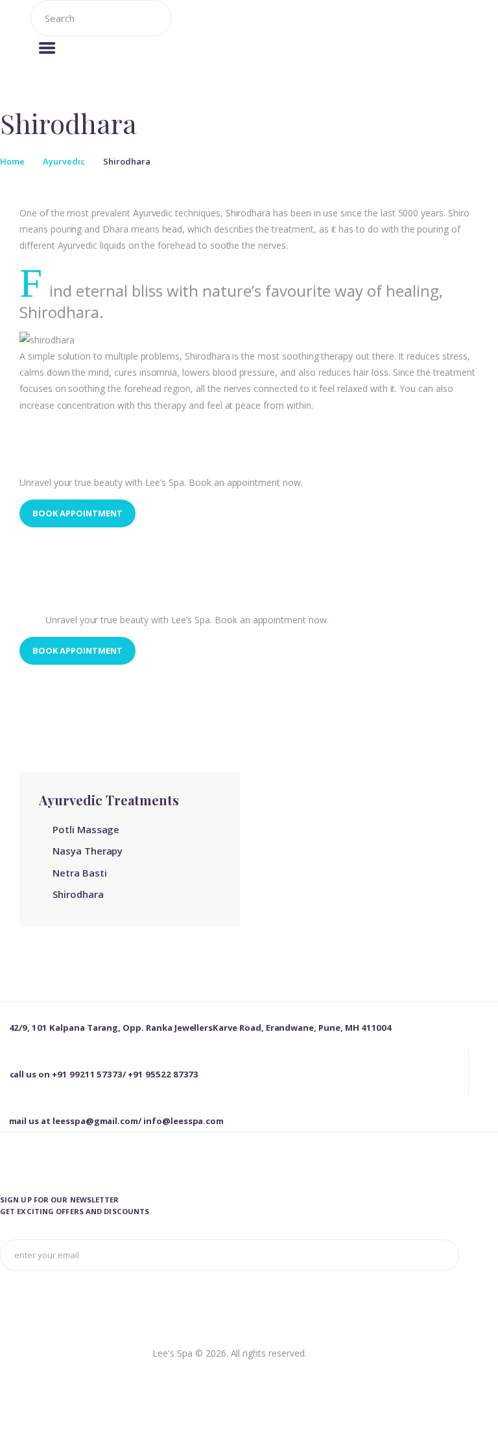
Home (12, 161)
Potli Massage (86, 829)
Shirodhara (78, 894)
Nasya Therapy (88, 850)
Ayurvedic (64, 161)
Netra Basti (79, 872)
